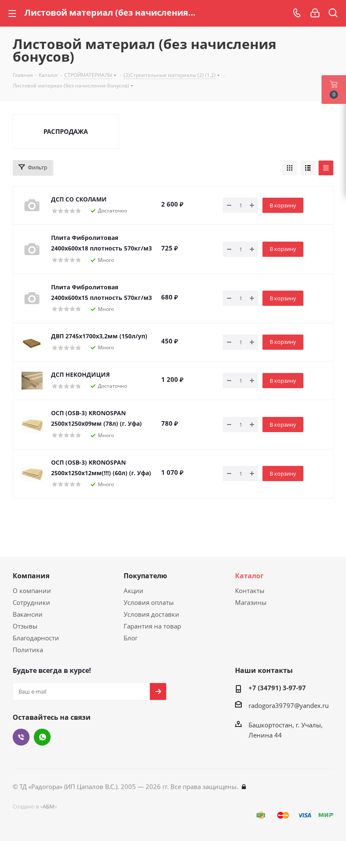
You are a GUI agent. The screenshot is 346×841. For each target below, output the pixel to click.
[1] (32, 380)
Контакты (250, 590)
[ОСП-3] (32, 424)
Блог (131, 638)
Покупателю (145, 575)
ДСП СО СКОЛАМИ (79, 199)
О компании (32, 590)
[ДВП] (32, 342)
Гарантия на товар (152, 626)
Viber (21, 737)
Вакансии (28, 614)
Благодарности (36, 638)
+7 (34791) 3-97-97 (277, 687)
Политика (28, 649)
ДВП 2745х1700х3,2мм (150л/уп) (99, 336)
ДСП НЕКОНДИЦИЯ (80, 374)
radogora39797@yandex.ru (289, 705)
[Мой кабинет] (315, 13)
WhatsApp (42, 737)
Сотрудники (31, 602)
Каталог (249, 575)
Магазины (251, 602)
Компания (31, 575)
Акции (133, 590)
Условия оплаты (149, 602)
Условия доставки (151, 614)
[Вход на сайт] (244, 786)
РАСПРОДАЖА (65, 131)
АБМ (48, 806)
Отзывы (25, 626)
